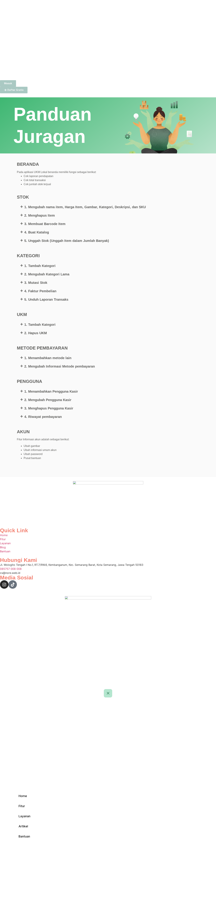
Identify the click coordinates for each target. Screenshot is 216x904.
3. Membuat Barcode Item (44, 224)
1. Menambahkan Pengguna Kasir (51, 391)
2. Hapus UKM (35, 333)
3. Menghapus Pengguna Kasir (48, 408)
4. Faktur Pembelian (40, 291)
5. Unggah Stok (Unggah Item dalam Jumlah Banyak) (66, 241)
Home (7, 72)
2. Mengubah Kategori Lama (46, 274)
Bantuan (68, 72)
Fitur (21, 72)
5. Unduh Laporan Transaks (46, 299)
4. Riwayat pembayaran (43, 417)
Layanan (36, 72)
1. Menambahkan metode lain (47, 358)
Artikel (52, 72)
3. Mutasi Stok (35, 282)
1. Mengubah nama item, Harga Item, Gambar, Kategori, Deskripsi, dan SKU (85, 207)
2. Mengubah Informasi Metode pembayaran (59, 366)
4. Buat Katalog (36, 232)
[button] (108, 207)
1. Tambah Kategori (40, 266)
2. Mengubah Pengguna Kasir (47, 400)
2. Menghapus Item (39, 215)
